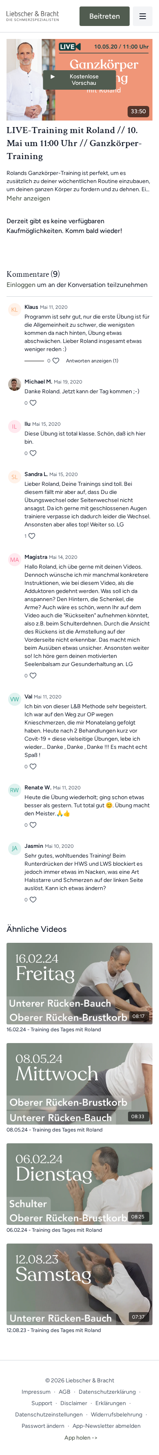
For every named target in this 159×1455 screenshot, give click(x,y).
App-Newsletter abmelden (107, 1426)
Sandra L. (36, 474)
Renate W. (37, 787)
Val (28, 696)
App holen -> (81, 1437)
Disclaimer (73, 1403)
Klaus (31, 307)
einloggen (21, 285)
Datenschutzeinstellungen (49, 1414)
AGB (65, 1391)
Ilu (27, 423)
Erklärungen (110, 1403)
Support (41, 1403)
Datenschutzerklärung (107, 1391)
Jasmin (33, 846)
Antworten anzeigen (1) (92, 361)
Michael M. (38, 381)
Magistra (35, 557)
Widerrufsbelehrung (116, 1414)
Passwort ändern (43, 1426)
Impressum (36, 1391)
